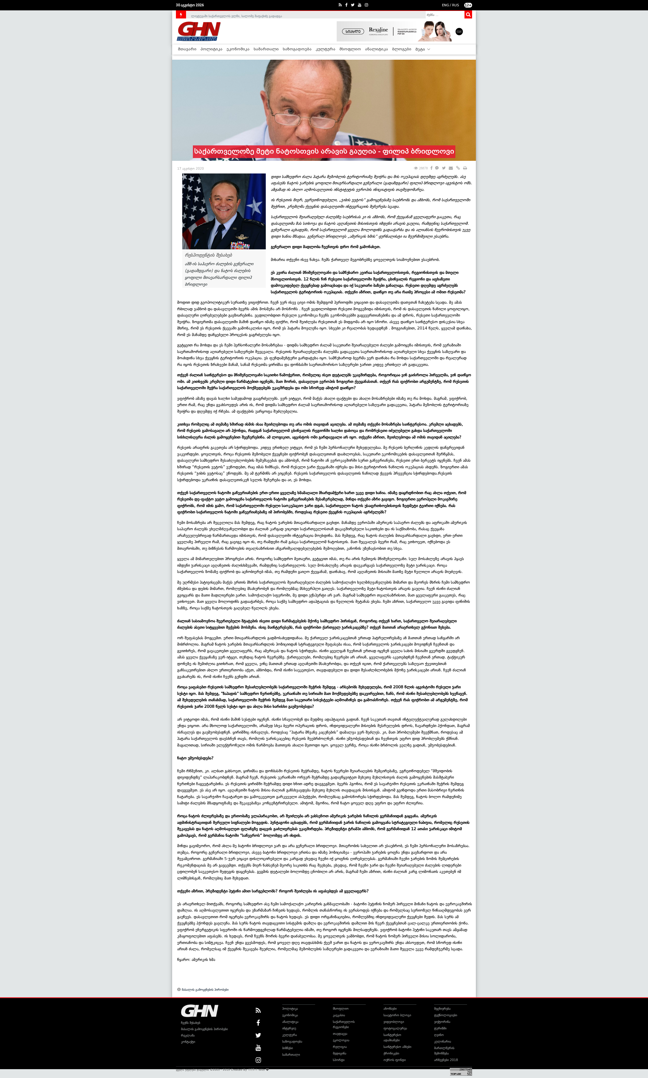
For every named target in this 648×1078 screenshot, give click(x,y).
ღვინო (439, 1035)
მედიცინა (339, 1053)
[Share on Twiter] (444, 168)
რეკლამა (188, 1035)
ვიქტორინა (442, 1022)
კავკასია (339, 1015)
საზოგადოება (297, 49)
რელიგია (340, 1047)
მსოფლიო (350, 49)
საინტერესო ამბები (397, 1047)
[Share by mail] (451, 168)
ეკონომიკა (238, 49)
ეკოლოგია (341, 1040)
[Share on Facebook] (431, 167)
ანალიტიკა (376, 49)
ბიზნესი (287, 1048)
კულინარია (442, 1041)
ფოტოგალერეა (395, 1028)
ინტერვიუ (289, 1028)
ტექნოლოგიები (445, 1015)
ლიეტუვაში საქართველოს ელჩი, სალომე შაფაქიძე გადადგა (236, 14)
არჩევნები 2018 (446, 1060)
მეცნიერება (442, 1008)
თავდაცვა (340, 1034)
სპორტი (339, 1060)
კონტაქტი (188, 1042)
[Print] (465, 168)
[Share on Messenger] (437, 168)
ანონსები (390, 1008)
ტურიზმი (440, 1028)
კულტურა (325, 49)
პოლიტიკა (211, 49)
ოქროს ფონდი (394, 1060)
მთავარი (187, 49)
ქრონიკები (391, 1053)
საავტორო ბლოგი (397, 1015)
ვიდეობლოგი (393, 1022)
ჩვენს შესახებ (190, 1023)
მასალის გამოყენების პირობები (205, 990)
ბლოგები (401, 49)
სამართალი (266, 49)
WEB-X (252, 1069)
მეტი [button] (420, 49)
